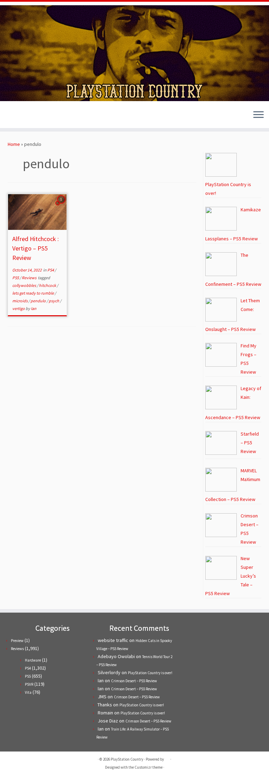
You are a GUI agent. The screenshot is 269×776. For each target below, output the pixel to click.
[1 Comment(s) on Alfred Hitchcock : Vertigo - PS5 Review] (62, 206)
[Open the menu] (258, 115)
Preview (17, 640)
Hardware (33, 660)
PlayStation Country (127, 759)
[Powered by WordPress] (167, 757)
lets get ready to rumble (33, 293)
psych (54, 300)
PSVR (29, 684)
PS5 (16, 277)
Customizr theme (148, 767)
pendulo (38, 300)
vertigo (19, 308)
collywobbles (24, 285)
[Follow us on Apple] (41, 116)
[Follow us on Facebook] (22, 116)
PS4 (51, 270)
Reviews (29, 277)
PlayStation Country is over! (150, 672)
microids (20, 300)
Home (14, 144)
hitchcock (48, 285)
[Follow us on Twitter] (13, 116)
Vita (28, 692)
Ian (33, 308)
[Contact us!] (50, 116)
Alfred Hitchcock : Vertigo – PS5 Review (35, 248)
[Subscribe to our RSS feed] (31, 116)
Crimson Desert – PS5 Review (134, 680)
